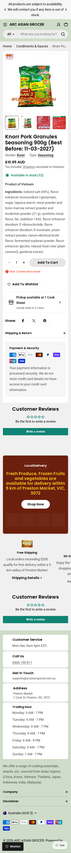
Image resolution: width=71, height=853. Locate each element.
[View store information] (60, 302)
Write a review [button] (35, 431)
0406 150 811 (22, 662)
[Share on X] (33, 320)
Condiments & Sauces (32, 46)
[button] (5, 9)
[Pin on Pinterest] (44, 320)
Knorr (21, 155)
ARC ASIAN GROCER (26, 24)
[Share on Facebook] (23, 320)
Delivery (40, 465)
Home (7, 46)
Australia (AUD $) (20, 813)
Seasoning (45, 155)
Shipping (28, 167)
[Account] (58, 24)
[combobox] (35, 34)
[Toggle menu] (5, 24)
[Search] (63, 34)
